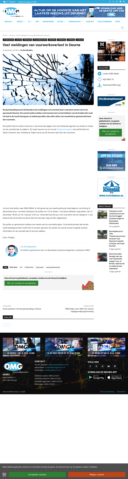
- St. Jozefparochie (39, 40)
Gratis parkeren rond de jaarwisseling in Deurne (22, 309)
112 (21, 267)
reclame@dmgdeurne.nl (55, 367)
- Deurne (12, 35)
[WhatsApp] (31, 297)
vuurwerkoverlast (53, 267)
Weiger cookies (97, 474)
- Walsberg (61, 40)
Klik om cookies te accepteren (21, 283)
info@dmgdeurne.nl (52, 370)
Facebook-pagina (64, 129)
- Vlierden (52, 40)
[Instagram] (117, 1)
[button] (78, 11)
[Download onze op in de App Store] (114, 379)
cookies (25, 467)
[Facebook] (109, 1)
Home (5, 35)
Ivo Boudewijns (26, 50)
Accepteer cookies (37, 474)
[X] (25, 297)
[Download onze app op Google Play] (97, 379)
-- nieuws (79, 40)
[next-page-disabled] (8, 325)
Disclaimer (121, 392)
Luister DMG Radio (111, 73)
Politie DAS (29, 267)
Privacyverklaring (107, 392)
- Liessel (18, 40)
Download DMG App (112, 85)
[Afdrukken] (37, 297)
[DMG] (17, 12)
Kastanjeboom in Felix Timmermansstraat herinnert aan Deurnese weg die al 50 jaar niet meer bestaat (117, 238)
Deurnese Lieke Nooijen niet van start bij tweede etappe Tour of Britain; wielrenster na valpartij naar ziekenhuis (117, 261)
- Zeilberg (71, 40)
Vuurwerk (40, 267)
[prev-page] (4, 325)
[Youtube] (120, 1)
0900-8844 (13, 267)
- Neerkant (27, 40)
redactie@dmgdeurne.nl (58, 364)
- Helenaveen (8, 40)
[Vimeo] (123, 1)
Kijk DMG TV (108, 79)
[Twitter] (113, 1)
